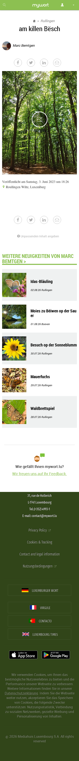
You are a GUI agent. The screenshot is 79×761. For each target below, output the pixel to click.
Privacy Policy (38, 530)
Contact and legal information (39, 554)
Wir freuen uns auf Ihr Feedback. (39, 473)
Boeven (45, 324)
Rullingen (47, 20)
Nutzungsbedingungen (38, 566)
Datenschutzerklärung (21, 693)
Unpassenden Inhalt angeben (39, 236)
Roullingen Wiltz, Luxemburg (25, 187)
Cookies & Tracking (39, 542)
